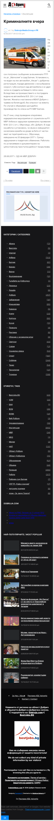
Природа (29, 328)
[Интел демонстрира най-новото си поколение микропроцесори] (11, 621)
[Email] (37, 171)
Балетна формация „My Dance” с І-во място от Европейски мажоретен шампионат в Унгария (35, 603)
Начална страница (12, 14)
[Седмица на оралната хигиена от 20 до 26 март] (11, 560)
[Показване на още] (43, 171)
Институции (27, 14)
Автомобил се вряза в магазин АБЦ (34, 586)
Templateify (19, 793)
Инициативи (29, 304)
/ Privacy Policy (26, 780)
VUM (29, 400)
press (11, 523)
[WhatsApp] (31, 171)
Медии (29, 442)
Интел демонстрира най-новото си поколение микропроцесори (35, 619)
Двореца (29, 285)
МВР (29, 432)
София (29, 346)
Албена (29, 257)
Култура (29, 318)
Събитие (29, 360)
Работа (29, 474)
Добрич (29, 295)
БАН (29, 404)
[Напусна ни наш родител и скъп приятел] (11, 649)
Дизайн (29, 290)
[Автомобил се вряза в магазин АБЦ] (11, 587)
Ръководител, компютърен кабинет (33, 676)
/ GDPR (26, 783)
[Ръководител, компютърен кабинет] (11, 677)
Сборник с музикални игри (29, 337)
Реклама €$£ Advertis (28, 799)
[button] (4, 5)
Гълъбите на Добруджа (29, 281)
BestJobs (29, 248)
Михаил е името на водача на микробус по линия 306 (34, 544)
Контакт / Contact (29, 699)
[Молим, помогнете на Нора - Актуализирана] (11, 635)
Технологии (29, 370)
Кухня (29, 323)
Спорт (29, 356)
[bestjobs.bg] (27, 746)
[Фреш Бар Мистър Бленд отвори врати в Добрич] (11, 663)
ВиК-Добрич (29, 418)
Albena (29, 243)
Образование (29, 460)
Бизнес (29, 267)
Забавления (29, 300)
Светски (29, 342)
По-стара (44, 180)
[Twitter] (26, 171)
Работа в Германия (29, 571)
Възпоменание (29, 276)
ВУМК (29, 414)
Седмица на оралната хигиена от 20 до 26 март (34, 558)
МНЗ (29, 437)
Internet (29, 253)
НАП (29, 446)
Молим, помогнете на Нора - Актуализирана (34, 633)
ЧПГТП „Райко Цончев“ (29, 484)
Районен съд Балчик (29, 479)
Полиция (32, 163)
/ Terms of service (27, 777)
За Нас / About (18, 696)
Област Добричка (29, 456)
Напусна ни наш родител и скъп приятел (35, 648)
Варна (29, 271)
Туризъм (29, 374)
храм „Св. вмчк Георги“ (29, 493)
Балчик (29, 262)
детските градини (29, 488)
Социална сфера (29, 351)
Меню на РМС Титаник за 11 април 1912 (26, 512)
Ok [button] (5, 818)
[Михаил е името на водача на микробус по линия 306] (11, 545)
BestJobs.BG (29, 395)
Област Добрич (29, 451)
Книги (29, 313)
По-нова (8, 180)
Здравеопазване (29, 423)
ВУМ (29, 409)
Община (29, 465)
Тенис (29, 365)
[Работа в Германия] (11, 574)
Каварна (29, 309)
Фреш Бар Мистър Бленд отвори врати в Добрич (32, 662)
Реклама (29, 332)
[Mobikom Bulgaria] (27, 207)
